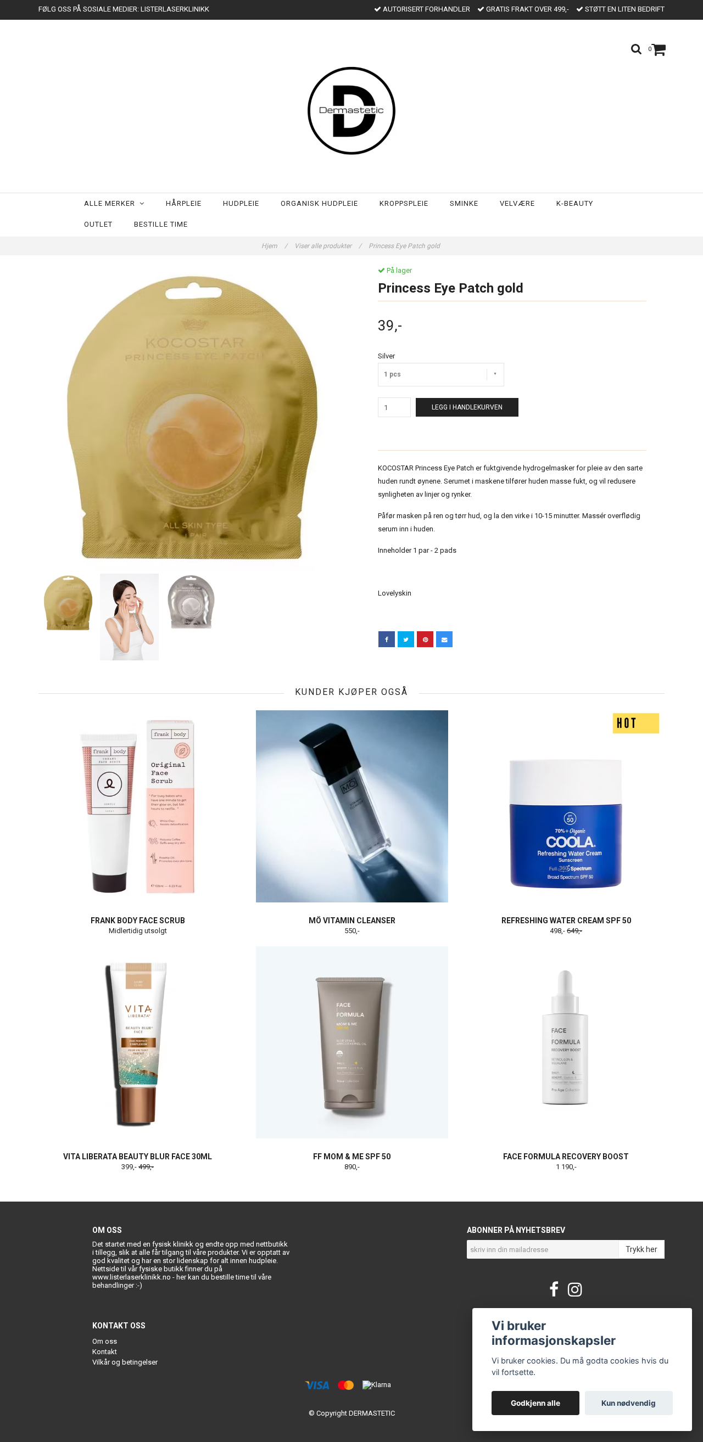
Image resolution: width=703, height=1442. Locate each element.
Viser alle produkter (327, 246)
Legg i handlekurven (467, 407)
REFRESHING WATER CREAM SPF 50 (566, 920)
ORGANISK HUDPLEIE (319, 203)
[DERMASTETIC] (351, 109)
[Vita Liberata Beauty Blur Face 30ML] (137, 1042)
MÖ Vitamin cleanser (352, 920)
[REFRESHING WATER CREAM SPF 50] (566, 806)
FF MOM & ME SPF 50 (351, 1156)
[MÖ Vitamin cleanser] (352, 806)
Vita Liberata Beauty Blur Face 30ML (137, 1156)
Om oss (104, 1341)
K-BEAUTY (574, 203)
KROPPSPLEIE (404, 203)
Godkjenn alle (535, 1403)
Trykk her (641, 1249)
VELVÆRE (517, 203)
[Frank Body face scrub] (137, 806)
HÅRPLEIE (184, 203)
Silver (386, 356)
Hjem (274, 246)
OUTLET (98, 224)
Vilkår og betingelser (125, 1362)
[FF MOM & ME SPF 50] (352, 1042)
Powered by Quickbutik (351, 1422)
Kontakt (104, 1352)
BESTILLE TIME (161, 224)
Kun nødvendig (628, 1403)
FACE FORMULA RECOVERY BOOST (566, 1156)
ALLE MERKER (112, 203)
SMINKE (464, 203)
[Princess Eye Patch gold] (190, 418)
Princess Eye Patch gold (405, 246)
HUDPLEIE (241, 203)
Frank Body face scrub (138, 920)
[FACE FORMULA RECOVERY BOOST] (566, 1042)
